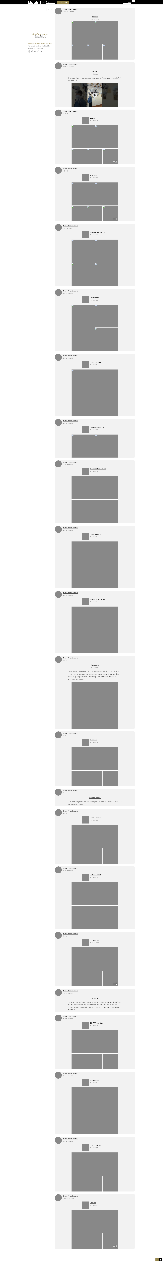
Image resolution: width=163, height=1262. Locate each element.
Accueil (94, 71)
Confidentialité (46, 46)
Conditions (38, 46)
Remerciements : (95, 798)
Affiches (95, 17)
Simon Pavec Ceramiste (70, 9)
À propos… (95, 665)
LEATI (41, 48)
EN (133, 1)
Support (32, 46)
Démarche (95, 998)
